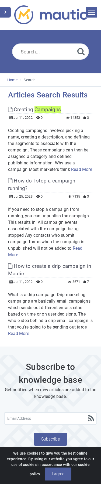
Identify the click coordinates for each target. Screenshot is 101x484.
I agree (58, 473)
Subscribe (50, 439)
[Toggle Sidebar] (5, 12)
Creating (36, 109)
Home (12, 80)
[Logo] (50, 15)
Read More (81, 169)
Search (30, 80)
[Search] (81, 51)
